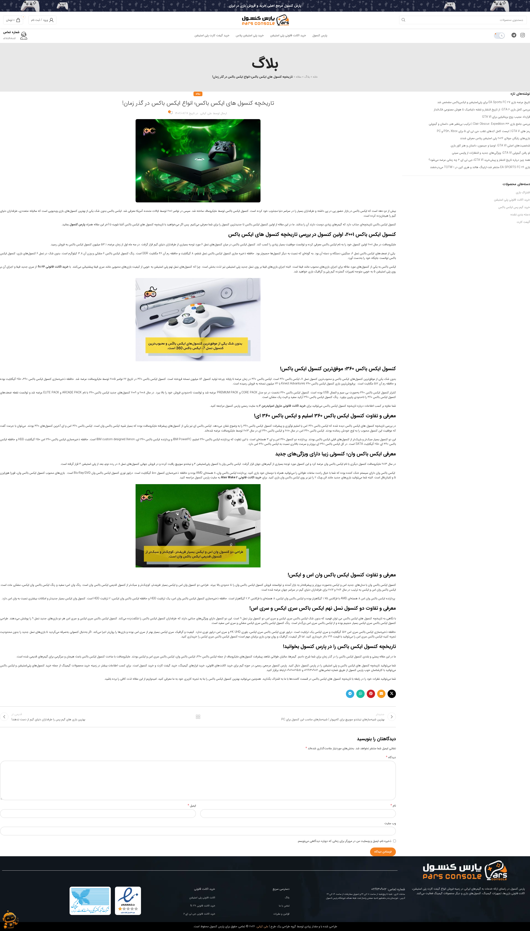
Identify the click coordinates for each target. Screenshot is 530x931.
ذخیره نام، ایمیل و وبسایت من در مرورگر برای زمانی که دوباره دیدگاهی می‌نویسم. (344, 841)
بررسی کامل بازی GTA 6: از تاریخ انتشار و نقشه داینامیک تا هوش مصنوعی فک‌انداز (482, 110)
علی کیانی (206, 113)
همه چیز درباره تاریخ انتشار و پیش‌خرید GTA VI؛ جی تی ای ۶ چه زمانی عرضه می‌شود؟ (479, 160)
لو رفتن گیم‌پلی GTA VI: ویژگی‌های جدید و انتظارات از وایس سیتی (491, 153)
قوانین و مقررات (281, 914)
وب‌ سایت (390, 823)
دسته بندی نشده (520, 214)
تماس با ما (284, 906)
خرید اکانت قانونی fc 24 (53, 266)
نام (393, 805)
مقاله (298, 77)
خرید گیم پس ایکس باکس (514, 207)
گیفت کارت (523, 222)
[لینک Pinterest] (371, 694)
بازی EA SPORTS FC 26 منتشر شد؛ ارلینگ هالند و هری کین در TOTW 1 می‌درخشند (480, 167)
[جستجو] (403, 20)
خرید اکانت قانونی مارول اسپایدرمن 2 (282, 406)
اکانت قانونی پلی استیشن (202, 898)
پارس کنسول (77, 224)
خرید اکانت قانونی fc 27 (202, 906)
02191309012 (9, 39)
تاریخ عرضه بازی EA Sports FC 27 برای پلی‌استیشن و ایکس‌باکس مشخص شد (483, 102)
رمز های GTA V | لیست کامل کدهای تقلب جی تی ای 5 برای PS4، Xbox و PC (483, 131)
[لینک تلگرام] (513, 36)
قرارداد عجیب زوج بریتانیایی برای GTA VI (506, 117)
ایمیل (192, 805)
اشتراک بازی (523, 192)
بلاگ (307, 77)
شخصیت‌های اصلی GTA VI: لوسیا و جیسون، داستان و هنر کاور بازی (490, 146)
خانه (315, 77)
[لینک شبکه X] (392, 694)
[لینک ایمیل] (381, 694)
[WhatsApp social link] (360, 694)
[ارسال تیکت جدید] (10, 920)
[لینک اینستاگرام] (522, 36)
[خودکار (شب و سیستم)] (499, 35)
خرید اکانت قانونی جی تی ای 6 (199, 914)
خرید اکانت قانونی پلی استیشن (512, 199)
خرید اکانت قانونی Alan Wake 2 (241, 477)
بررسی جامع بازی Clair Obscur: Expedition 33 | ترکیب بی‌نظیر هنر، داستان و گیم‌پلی (479, 124)
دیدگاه (391, 757)
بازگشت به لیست (198, 717)
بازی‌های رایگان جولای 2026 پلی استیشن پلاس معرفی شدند (495, 138)
